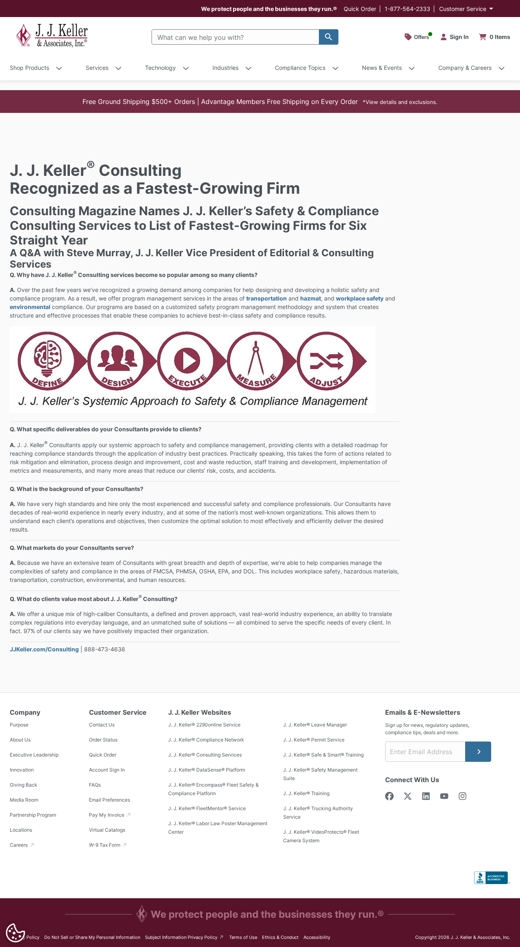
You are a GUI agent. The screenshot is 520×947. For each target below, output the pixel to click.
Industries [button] (225, 67)
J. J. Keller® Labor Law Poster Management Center (217, 827)
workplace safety (360, 298)
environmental (30, 306)
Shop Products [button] (29, 67)
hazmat (310, 298)
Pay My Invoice (107, 815)
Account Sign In (107, 770)
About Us (20, 740)
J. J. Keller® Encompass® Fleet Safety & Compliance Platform (213, 789)
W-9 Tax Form (105, 845)
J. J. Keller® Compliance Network (206, 740)
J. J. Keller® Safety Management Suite (320, 774)
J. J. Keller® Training (306, 793)
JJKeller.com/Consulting (44, 649)
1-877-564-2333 (407, 8)
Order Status (103, 740)
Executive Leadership (34, 755)
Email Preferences (109, 800)
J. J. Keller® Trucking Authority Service (318, 812)
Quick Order (360, 8)
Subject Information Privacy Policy (184, 937)
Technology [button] (160, 67)
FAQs (95, 785)
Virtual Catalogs (107, 830)
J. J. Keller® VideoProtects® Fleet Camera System (321, 836)
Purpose (19, 725)
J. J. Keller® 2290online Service (204, 725)
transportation (266, 298)
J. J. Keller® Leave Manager (315, 725)
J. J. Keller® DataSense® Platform (206, 770)
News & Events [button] (382, 67)
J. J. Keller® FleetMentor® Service (207, 808)
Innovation (22, 770)
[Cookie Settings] (15, 933)
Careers (19, 845)
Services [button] (97, 67)
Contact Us (102, 725)
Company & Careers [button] (465, 67)
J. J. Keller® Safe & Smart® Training (323, 755)
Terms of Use (243, 937)
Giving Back (23, 785)
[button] (260, 101)
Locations (21, 830)
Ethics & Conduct (280, 937)
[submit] (478, 752)
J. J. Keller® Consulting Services (205, 755)
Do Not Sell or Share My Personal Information (92, 937)
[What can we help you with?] (328, 37)
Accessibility (316, 937)
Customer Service (462, 8)
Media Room (24, 800)
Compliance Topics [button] (300, 67)
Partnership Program (33, 815)
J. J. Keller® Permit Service (313, 740)
